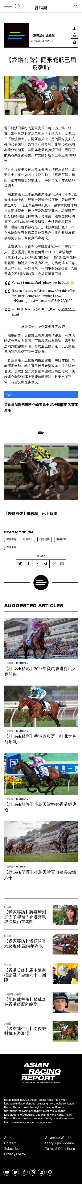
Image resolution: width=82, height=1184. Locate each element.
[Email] (62, 563)
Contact (10, 1143)
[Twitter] (20, 563)
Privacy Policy (14, 1154)
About (9, 1138)
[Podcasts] (49, 1172)
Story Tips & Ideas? (59, 1143)
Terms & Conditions (60, 1148)
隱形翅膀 (44, 539)
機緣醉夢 (61, 539)
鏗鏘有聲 (11, 539)
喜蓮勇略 (11, 547)
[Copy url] (53, 563)
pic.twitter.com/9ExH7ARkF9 (50, 301)
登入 (75, 6)
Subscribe (12, 1148)
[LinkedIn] (37, 563)
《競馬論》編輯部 (43, 35)
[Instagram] (32, 1172)
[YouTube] (6, 1172)
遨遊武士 (28, 539)
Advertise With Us (58, 1138)
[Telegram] (45, 563)
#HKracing (20, 301)
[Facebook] (28, 563)
